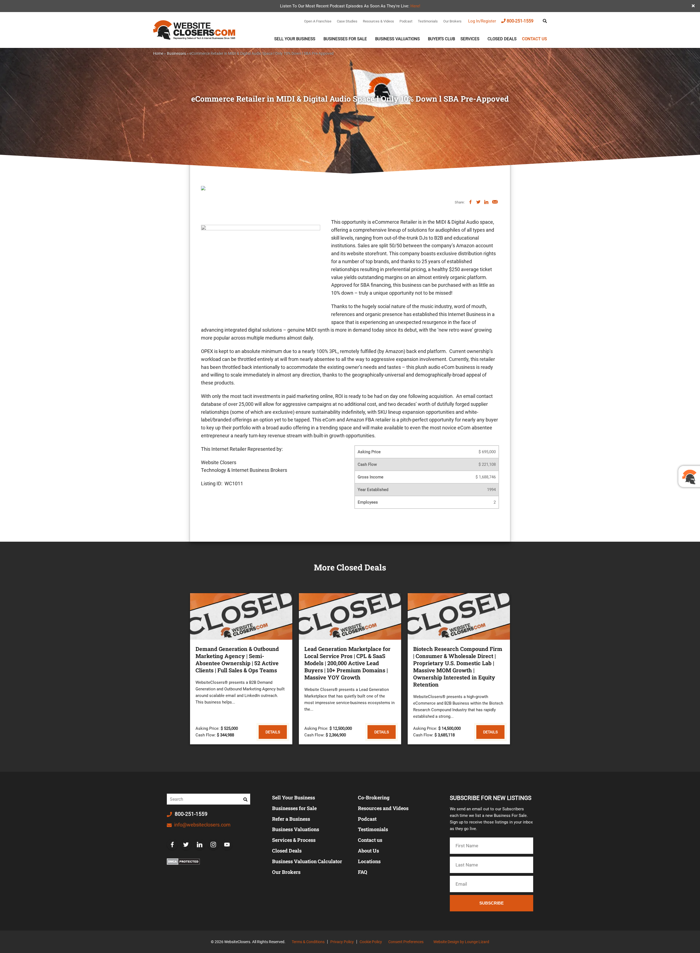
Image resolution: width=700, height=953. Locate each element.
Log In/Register (482, 21)
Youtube (226, 844)
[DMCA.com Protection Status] (183, 861)
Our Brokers (452, 21)
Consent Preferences (406, 942)
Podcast (405, 21)
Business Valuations (397, 38)
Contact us (534, 38)
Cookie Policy (371, 942)
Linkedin (199, 844)
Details (273, 732)
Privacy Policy (342, 942)
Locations (369, 861)
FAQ (362, 872)
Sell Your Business (294, 38)
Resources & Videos (378, 21)
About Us (368, 850)
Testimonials (428, 21)
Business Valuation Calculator (307, 861)
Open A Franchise (317, 21)
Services (469, 38)
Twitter (185, 844)
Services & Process (294, 840)
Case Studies (347, 21)
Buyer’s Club (441, 38)
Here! (415, 6)
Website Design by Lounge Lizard (461, 942)
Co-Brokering (374, 797)
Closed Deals (502, 38)
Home (158, 53)
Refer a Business (291, 819)
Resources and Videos (383, 808)
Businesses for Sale (294, 808)
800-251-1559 (520, 21)
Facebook (172, 844)
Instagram (213, 844)
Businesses (176, 53)
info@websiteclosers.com (202, 825)
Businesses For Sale (345, 38)
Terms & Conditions (308, 942)
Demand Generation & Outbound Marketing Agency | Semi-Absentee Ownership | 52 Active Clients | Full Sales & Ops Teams (237, 659)
